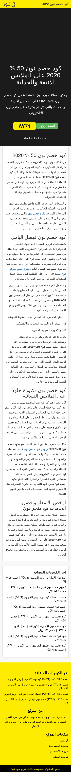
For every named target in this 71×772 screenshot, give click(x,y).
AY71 (24, 125)
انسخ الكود (47, 125)
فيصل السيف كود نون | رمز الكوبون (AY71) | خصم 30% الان (36, 599)
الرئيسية (64, 740)
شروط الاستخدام (59, 751)
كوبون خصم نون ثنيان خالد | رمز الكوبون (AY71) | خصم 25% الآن (37, 589)
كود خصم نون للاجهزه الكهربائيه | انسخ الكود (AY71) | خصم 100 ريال (40, 628)
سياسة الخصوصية (59, 746)
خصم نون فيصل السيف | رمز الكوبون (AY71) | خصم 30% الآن (38, 608)
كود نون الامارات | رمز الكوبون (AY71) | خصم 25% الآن (36, 579)
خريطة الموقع (61, 757)
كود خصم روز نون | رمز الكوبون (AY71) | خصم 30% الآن (38, 618)
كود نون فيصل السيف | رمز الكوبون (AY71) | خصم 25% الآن (36, 638)
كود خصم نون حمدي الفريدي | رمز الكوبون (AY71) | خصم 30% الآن (36, 647)
